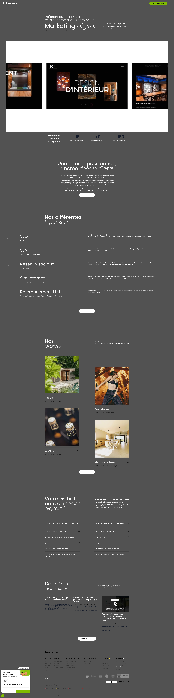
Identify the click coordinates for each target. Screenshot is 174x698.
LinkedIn (119, 695)
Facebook (111, 695)
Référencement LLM (58, 670)
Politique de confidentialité (67, 695)
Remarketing (87, 663)
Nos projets (48, 663)
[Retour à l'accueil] (10, 3)
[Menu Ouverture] (169, 3)
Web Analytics (87, 661)
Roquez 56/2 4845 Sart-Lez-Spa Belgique (107, 663)
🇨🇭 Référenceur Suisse (87, 688)
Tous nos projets (87, 472)
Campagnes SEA (58, 663)
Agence (47, 661)
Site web (69, 602)
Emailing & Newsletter (71, 670)
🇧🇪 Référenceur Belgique (61, 688)
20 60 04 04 (119, 670)
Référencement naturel (72, 661)
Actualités (47, 665)
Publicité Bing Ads (70, 665)
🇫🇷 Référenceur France (50, 688)
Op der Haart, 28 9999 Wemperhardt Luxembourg (121, 663)
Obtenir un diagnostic (158, 3)
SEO (66, 602)
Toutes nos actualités (87, 638)
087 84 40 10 (105, 668)
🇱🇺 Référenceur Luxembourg (74, 688)
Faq (46, 670)
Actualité (54, 602)
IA (63, 602)
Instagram (126, 695)
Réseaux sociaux (58, 667)
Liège (108, 665)
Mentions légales (57, 695)
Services (47, 667)
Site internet (57, 665)
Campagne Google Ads (72, 663)
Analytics (60, 602)
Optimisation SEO (58, 661)
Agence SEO (69, 672)
